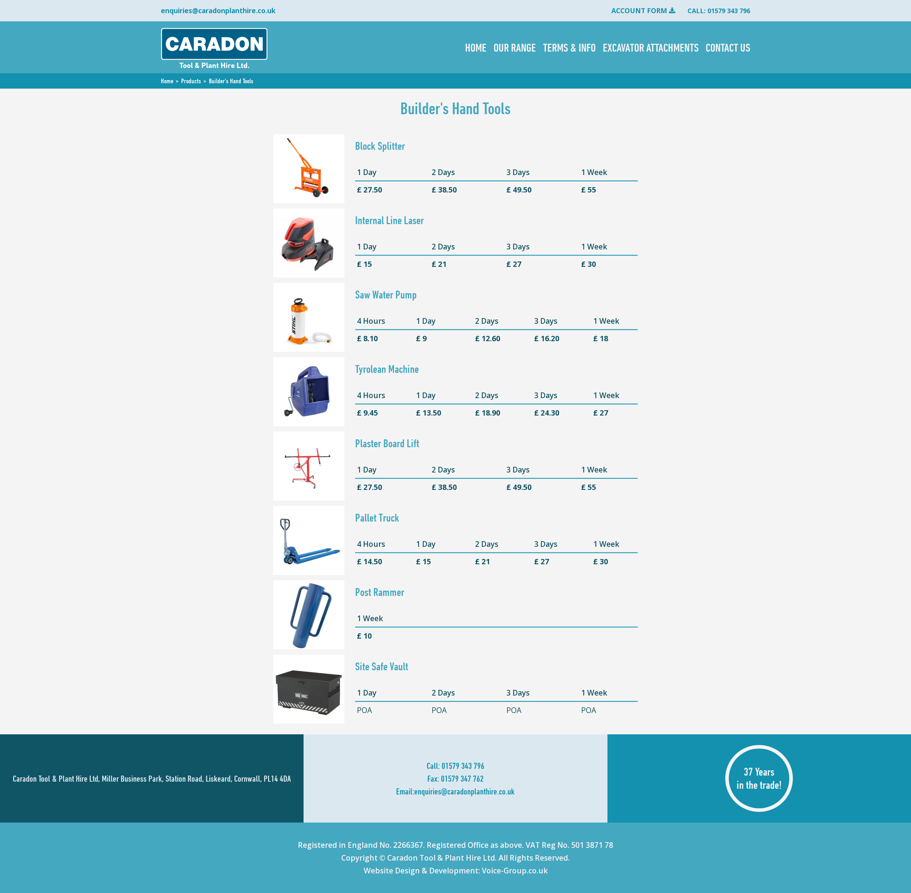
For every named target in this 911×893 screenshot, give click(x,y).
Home (475, 47)
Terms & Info (569, 47)
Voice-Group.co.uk (515, 871)
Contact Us (728, 47)
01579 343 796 (463, 766)
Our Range (515, 47)
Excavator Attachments (651, 47)
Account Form (639, 10)
